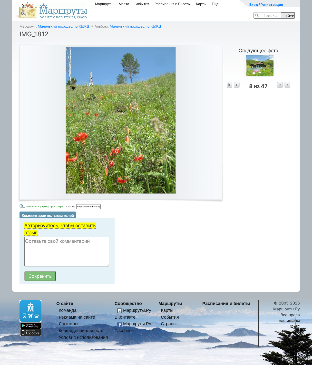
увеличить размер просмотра (45, 206)
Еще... (217, 4)
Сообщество (128, 303)
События (142, 4)
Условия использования (83, 337)
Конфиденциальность (81, 330)
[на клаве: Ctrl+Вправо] (280, 85)
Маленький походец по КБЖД (63, 26)
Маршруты (104, 4)
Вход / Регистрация (266, 4)
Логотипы (68, 323)
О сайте (64, 303)
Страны (168, 323)
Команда (68, 310)
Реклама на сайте (77, 317)
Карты (201, 4)
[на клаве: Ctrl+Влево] (237, 85)
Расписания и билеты (226, 303)
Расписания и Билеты (173, 4)
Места (124, 4)
